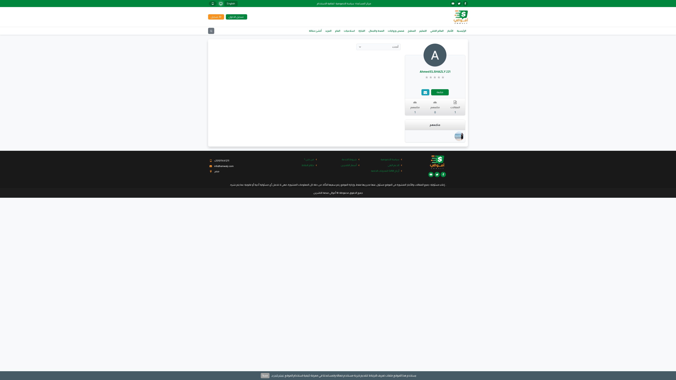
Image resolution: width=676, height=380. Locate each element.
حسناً (265, 375)
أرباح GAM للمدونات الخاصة (385, 170)
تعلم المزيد (277, 375)
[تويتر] (459, 3)
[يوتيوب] (453, 3)
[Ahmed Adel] (458, 136)
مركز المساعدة (363, 3)
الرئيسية (461, 30)
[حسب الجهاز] (221, 3)
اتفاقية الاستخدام (325, 3)
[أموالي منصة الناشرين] (460, 16)
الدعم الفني (393, 165)
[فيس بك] (465, 3)
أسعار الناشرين (349, 165)
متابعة (440, 92)
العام (337, 30)
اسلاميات (349, 30)
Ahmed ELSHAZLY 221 (435, 71)
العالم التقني (437, 30)
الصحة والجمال (376, 30)
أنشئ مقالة (315, 30)
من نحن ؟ (309, 159)
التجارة (361, 30)
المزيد (328, 30)
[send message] (425, 92)
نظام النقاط (308, 165)
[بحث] (211, 31)
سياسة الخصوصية (345, 3)
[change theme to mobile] (213, 3)
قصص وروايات (396, 30)
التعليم (423, 30)
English (231, 3)
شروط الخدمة (349, 159)
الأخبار (450, 30)
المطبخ (412, 30)
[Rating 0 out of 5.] (435, 77)
